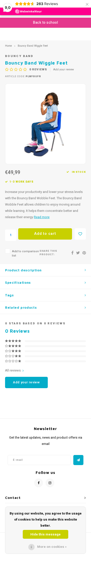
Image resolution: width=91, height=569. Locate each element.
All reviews (13, 370)
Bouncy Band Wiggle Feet (33, 46)
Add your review (63, 70)
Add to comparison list (25, 253)
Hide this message (45, 534)
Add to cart (45, 233)
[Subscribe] (78, 460)
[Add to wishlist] (80, 234)
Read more (42, 217)
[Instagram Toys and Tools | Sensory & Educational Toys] (50, 482)
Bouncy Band (19, 56)
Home (8, 46)
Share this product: (48, 252)
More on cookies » (52, 546)
